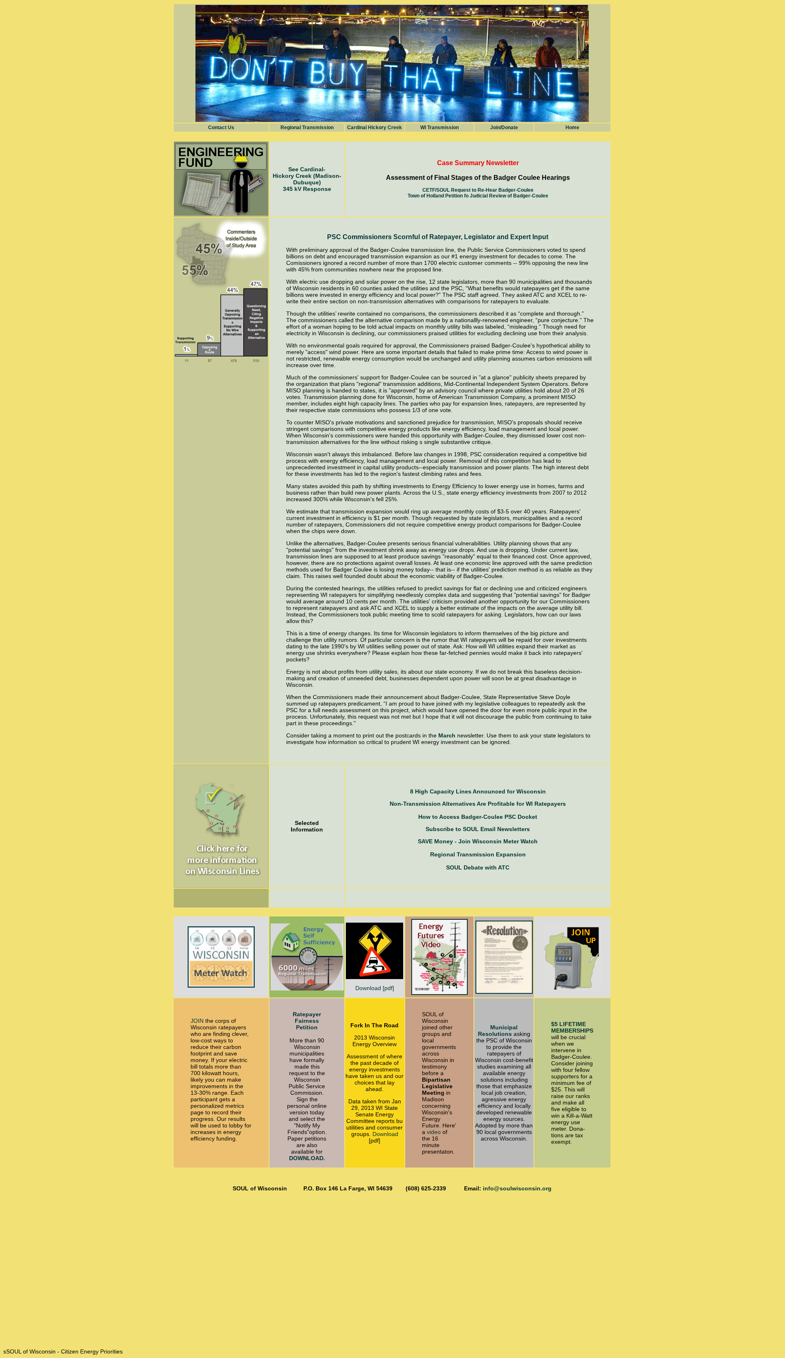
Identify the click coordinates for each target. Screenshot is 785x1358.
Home (572, 127)
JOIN (198, 1020)
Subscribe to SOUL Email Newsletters (478, 829)
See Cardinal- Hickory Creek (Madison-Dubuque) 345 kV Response (307, 179)
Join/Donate (504, 127)
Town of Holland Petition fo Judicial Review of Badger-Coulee (478, 196)
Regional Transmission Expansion (478, 854)
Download (385, 1134)
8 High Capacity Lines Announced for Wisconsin (478, 791)
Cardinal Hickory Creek (374, 127)
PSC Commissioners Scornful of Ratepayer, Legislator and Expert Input (438, 236)
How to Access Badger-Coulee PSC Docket (477, 816)
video (434, 1132)
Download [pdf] (374, 988)
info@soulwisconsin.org (517, 1188)
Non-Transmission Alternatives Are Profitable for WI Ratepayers (478, 803)
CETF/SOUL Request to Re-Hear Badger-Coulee (478, 190)
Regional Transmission (307, 127)
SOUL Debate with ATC (477, 867)
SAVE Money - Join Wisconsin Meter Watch (478, 841)
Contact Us (221, 127)
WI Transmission (439, 127)
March (446, 735)
